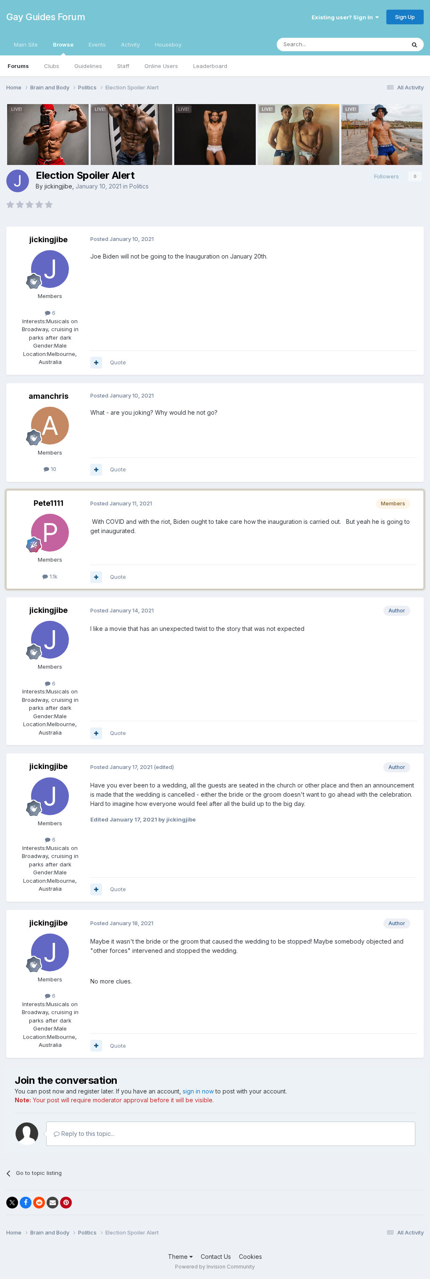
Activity (130, 44)
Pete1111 (48, 503)
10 (52, 469)
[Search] (414, 44)
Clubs (51, 66)
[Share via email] (52, 1202)
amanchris (48, 396)
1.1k (53, 576)
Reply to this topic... (87, 1133)
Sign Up (405, 16)
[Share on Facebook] (25, 1202)
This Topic (380, 44)
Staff (123, 66)
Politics (139, 186)
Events (97, 44)
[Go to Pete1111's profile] (50, 533)
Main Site (26, 44)
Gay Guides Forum (45, 16)
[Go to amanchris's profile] (50, 426)
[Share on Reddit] (39, 1202)
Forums (18, 66)
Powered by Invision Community (215, 1266)
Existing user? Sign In (343, 17)
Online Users (161, 66)
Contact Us (216, 1256)
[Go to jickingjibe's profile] (17, 181)
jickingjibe (58, 186)
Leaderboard (210, 66)
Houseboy (168, 44)
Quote (118, 362)
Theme (178, 1256)
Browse (63, 44)
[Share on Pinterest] (66, 1202)
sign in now (198, 1091)
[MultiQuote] (96, 363)
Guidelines (88, 66)
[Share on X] (12, 1202)
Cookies (250, 1256)
